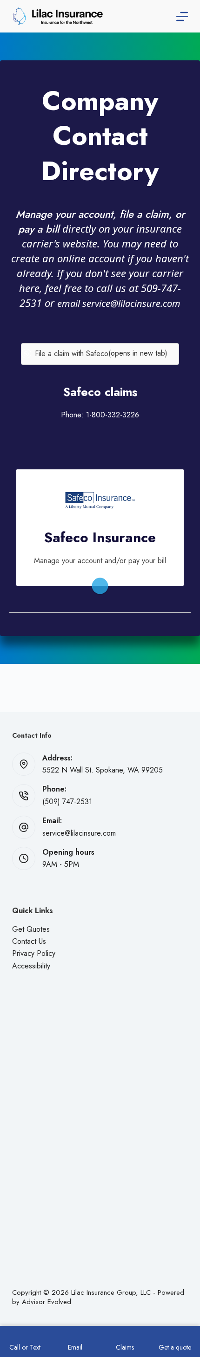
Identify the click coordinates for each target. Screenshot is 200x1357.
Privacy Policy (33, 953)
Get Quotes (31, 929)
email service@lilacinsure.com (118, 303)
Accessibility (31, 966)
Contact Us (29, 941)
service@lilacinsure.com (79, 833)
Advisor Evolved (46, 1302)
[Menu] (182, 16)
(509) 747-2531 (67, 801)
